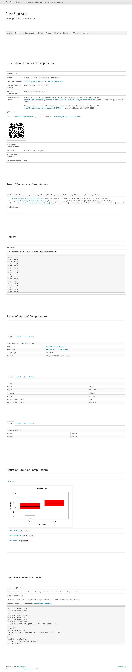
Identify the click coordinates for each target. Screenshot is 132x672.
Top (10, 33)
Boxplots (47, 252)
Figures (67, 33)
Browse (30, 2)
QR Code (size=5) (60, 117)
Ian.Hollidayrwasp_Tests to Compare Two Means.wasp (43, 81)
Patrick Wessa (21, 667)
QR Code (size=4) (45, 117)
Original (10, 336)
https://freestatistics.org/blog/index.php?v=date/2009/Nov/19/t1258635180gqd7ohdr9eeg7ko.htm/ (60, 100)
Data (49, 33)
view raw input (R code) (54, 346)
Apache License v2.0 (30, 669)
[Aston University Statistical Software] (28, 199)
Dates (18, 33)
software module (44, 603)
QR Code (24, 531)
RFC (25, 336)
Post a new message (15, 213)
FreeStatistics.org (14, 2)
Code (77, 33)
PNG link (12, 531)
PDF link (12, 541)
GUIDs (31, 336)
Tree (41, 33)
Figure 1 (11, 481)
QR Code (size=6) (76, 117)
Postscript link (14, 536)
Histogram (31, 252)
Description (31, 33)
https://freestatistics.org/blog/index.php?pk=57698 (42, 108)
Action (85, 33)
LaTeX (18, 336)
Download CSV (14, 252)
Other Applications (56, 2)
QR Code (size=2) (14, 117)
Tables (58, 33)
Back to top (122, 667)
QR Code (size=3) (29, 117)
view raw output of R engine (56, 349)
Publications (41, 2)
